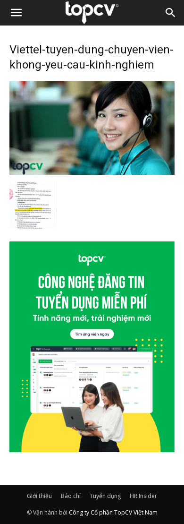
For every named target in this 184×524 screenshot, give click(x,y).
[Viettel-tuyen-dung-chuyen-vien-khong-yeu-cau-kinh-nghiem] (92, 172)
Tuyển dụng (105, 496)
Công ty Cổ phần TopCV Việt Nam (113, 512)
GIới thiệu (39, 496)
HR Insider (143, 496)
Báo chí (71, 496)
